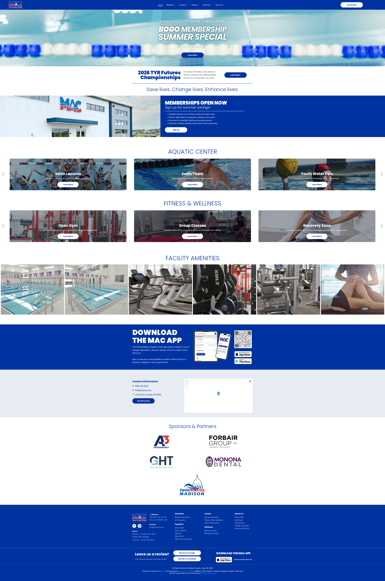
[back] (3, 174)
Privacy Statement (208, 573)
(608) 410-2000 (141, 386)
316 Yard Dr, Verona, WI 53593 (148, 394)
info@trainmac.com (156, 527)
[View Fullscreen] (186, 387)
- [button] (186, 383)
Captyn (162, 571)
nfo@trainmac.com (143, 390)
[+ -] (218, 396)
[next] (382, 174)
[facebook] (134, 526)
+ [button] (186, 381)
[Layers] (250, 381)
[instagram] (139, 526)
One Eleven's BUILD (186, 571)
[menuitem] (160, 4)
